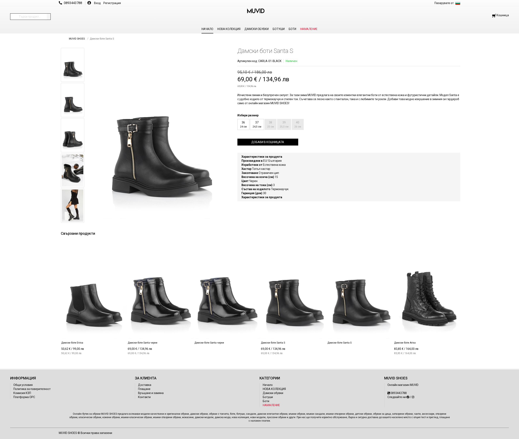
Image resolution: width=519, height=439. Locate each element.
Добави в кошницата (267, 142)
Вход (97, 3)
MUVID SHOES (77, 38)
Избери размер (247, 115)
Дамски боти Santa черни (142, 342)
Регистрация (112, 3)
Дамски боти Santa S (273, 342)
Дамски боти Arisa (405, 342)
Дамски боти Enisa (72, 342)
